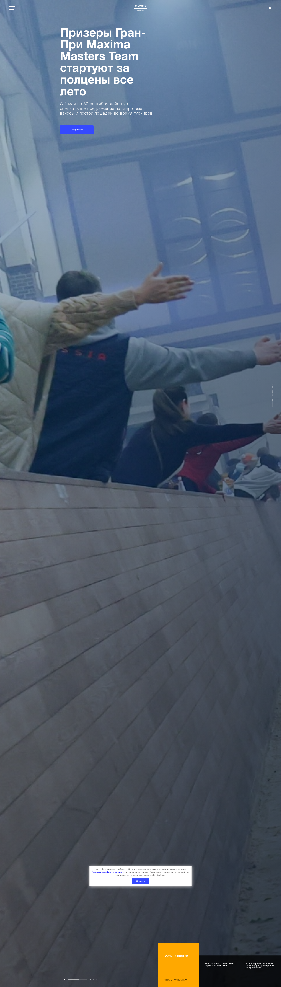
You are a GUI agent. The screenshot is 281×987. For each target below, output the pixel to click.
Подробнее (77, 125)
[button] (61, 979)
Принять (140, 881)
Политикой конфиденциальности (109, 872)
